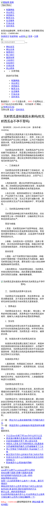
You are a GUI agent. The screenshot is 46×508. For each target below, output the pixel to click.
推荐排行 (10, 52)
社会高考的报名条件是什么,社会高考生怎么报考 (22, 494)
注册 (36, 36)
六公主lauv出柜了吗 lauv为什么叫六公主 (24, 435)
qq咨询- (22, 36)
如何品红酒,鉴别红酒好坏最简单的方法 (18, 489)
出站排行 (10, 63)
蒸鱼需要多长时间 (9, 478)
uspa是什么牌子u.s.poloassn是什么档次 (18, 470)
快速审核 (14, 36)
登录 (30, 36)
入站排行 (10, 60)
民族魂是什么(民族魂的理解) (19, 462)
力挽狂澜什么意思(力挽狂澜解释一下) (18, 497)
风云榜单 (10, 68)
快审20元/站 (9, 107)
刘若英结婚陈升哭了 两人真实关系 (21, 441)
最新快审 (10, 57)
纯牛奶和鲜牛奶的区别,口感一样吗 (16, 475)
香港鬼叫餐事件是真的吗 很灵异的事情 (23, 438)
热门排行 (10, 55)
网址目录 (10, 49)
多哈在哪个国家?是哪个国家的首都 (17, 473)
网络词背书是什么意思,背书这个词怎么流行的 (21, 486)
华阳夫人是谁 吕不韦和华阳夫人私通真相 (24, 444)
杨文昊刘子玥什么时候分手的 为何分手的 (24, 454)
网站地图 (36, 502)
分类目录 (10, 66)
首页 (12, 109)
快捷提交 (5, 36)
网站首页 (10, 47)
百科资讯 (20, 109)
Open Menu (6, 5)
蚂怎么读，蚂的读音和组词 (13, 492)
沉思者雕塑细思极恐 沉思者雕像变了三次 (24, 446)
